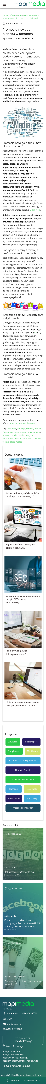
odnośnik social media (13, 435)
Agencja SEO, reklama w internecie (17, 1075)
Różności (13, 789)
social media (16, 441)
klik (35, 332)
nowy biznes (20, 432)
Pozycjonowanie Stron (23, 779)
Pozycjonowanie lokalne (16, 1066)
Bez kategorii (31, 741)
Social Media (14, 798)
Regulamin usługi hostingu (15, 1057)
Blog (19, 15)
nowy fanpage (33, 432)
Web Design (32, 798)
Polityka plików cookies (14, 1054)
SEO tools (32, 789)
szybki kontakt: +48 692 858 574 (22, 1013)
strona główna (9, 15)
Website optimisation (23, 807)
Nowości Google (23, 770)
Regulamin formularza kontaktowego (20, 1060)
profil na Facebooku (23, 438)
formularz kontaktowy (23, 1040)
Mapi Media (32, 751)
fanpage (21, 428)
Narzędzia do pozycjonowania (23, 760)
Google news (14, 751)
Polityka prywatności (12, 1051)
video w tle (35, 209)
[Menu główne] (4, 4)
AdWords (12, 741)
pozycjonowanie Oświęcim (22, 423)
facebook (12, 428)
